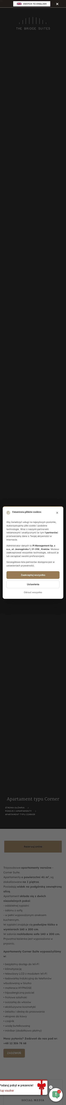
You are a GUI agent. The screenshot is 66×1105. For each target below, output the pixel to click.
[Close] (57, 3)
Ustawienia (33, 584)
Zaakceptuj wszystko (33, 574)
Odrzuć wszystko (33, 592)
